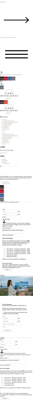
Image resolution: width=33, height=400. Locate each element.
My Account (6, 129)
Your (4, 209)
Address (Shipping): (8, 235)
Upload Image (6, 219)
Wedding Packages (7, 123)
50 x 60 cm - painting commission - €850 (18, 250)
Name (4, 316)
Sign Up (7, 330)
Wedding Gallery (7, 125)
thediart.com (3, 1)
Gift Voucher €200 (12, 255)
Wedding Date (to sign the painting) (12, 230)
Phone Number (6, 228)
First (19, 211)
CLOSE (2, 275)
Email (4, 217)
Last (19, 214)
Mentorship (6, 126)
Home (4, 119)
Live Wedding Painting (8, 120)
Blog (4, 130)
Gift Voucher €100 (12, 256)
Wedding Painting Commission (10, 122)
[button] (16, 117)
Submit (7, 269)
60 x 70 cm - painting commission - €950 (18, 252)
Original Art (6, 127)
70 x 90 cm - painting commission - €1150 (18, 253)
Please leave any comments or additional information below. (15, 387)
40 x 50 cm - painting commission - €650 (18, 249)
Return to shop (3, 152)
